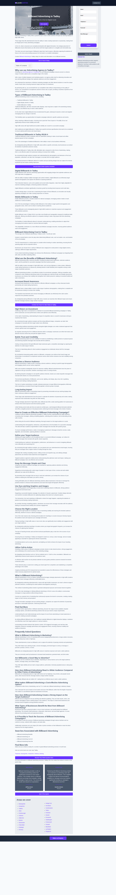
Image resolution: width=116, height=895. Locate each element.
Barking (42, 753)
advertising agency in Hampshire (31, 72)
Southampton (49, 808)
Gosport (48, 824)
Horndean (48, 805)
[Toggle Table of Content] (29, 66)
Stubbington (49, 819)
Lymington (48, 829)
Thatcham (17, 753)
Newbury (36, 753)
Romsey (21, 829)
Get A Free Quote (44, 794)
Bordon (21, 820)
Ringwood (48, 831)
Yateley (21, 808)
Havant (47, 815)
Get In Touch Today (44, 60)
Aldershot (21, 818)
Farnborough (22, 813)
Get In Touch (88, 54)
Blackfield (48, 826)
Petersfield (21, 825)
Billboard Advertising (24, 56)
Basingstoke (24, 753)
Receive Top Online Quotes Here (44, 757)
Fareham (48, 812)
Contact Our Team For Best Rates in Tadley (44, 304)
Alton (20, 811)
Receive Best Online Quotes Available (44, 166)
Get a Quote (44, 24)
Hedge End (49, 803)
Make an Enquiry (58, 838)
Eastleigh (21, 827)
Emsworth (48, 817)
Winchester (22, 822)
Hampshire (31, 753)
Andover (21, 815)
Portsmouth (49, 822)
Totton (47, 810)
